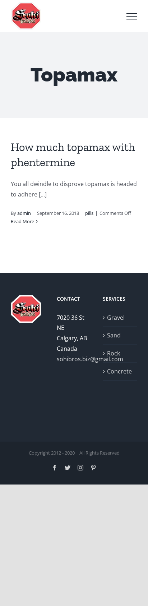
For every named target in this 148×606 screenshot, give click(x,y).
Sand (114, 335)
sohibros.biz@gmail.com (74, 359)
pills (89, 213)
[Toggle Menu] (132, 16)
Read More (22, 221)
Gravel (116, 318)
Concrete (119, 371)
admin (24, 213)
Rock (113, 353)
